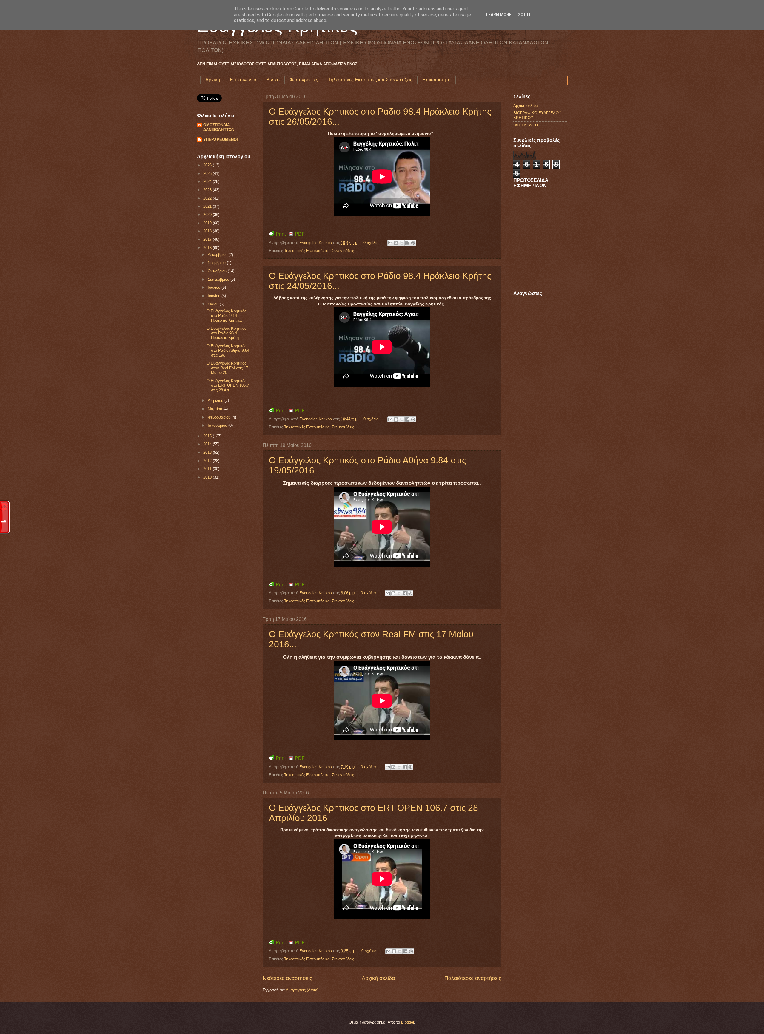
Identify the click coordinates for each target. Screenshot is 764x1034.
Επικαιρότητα (436, 79)
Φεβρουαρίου (220, 417)
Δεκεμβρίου (218, 254)
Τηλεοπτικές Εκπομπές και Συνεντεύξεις (370, 79)
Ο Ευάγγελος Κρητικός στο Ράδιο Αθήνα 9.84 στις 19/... (228, 350)
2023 (208, 190)
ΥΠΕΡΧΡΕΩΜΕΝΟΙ (220, 139)
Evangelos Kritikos (316, 242)
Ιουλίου (214, 287)
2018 (208, 231)
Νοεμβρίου (217, 262)
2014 (208, 444)
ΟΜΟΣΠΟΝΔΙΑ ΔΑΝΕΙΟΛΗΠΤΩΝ (218, 127)
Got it (524, 14)
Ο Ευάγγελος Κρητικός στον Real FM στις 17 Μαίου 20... (227, 368)
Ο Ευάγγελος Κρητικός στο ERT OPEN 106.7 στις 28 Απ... (228, 385)
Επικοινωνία (243, 79)
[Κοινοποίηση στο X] (402, 243)
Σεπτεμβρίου (219, 279)
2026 (208, 165)
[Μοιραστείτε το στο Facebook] (407, 243)
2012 (208, 461)
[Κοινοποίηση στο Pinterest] (413, 243)
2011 (208, 469)
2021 (208, 206)
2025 (208, 173)
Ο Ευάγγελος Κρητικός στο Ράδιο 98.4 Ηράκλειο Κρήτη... (226, 315)
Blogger (407, 1022)
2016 (208, 248)
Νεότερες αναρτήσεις (287, 978)
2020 (208, 214)
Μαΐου (214, 304)
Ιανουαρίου (218, 425)
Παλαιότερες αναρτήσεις (472, 978)
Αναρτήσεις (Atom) (302, 990)
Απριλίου (216, 400)
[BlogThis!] (396, 243)
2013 (208, 452)
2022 (208, 198)
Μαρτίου (215, 409)
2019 (208, 223)
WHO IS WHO (525, 125)
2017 (208, 239)
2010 (208, 477)
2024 (208, 181)
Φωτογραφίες (303, 79)
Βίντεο (273, 79)
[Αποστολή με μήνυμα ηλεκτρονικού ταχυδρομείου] (390, 243)
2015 (208, 436)
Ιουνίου (214, 296)
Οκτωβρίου (218, 271)
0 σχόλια (371, 242)
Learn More (499, 14)
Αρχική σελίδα (378, 978)
